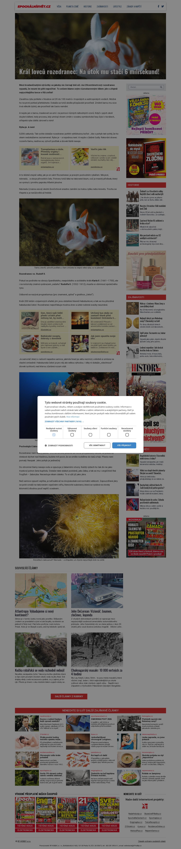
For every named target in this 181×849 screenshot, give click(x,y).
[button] (90, 421)
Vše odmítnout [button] (97, 445)
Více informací (72, 416)
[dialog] (90, 424)
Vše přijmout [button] (124, 445)
